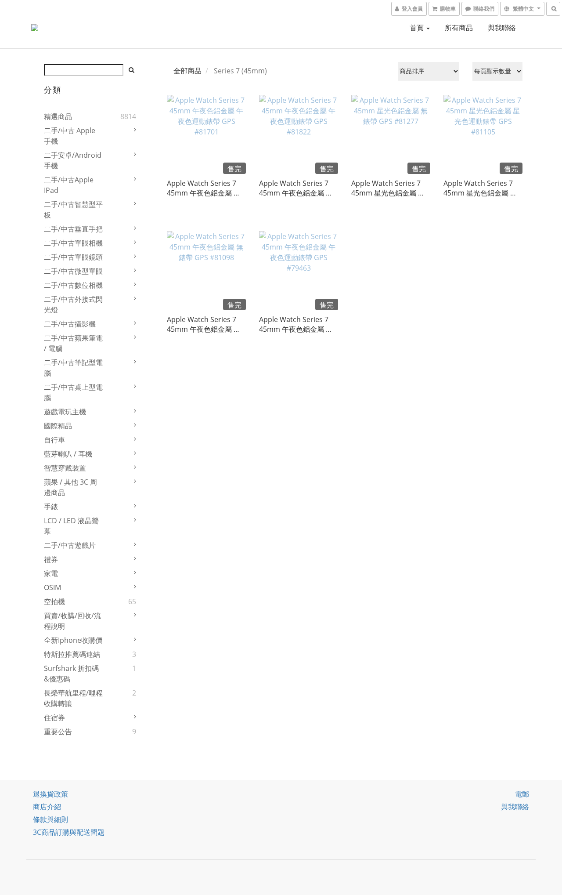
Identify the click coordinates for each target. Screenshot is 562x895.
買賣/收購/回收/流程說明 (72, 621)
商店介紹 (47, 807)
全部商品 (187, 71)
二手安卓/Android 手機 (72, 160)
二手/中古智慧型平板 (73, 209)
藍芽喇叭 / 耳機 (68, 454)
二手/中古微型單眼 (73, 271)
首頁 (417, 28)
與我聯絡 (502, 28)
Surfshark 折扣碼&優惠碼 (71, 673)
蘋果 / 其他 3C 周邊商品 (70, 487)
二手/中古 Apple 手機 (69, 136)
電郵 (522, 794)
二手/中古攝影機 (70, 324)
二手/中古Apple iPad (69, 185)
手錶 (51, 506)
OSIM (52, 587)
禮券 (51, 559)
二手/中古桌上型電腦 (73, 392)
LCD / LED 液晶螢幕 (71, 526)
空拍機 (54, 601)
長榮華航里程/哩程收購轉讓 (73, 698)
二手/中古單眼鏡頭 (73, 257)
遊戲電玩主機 (65, 412)
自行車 (54, 440)
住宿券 (54, 717)
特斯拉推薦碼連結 (72, 654)
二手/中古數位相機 (73, 285)
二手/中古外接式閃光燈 (73, 304)
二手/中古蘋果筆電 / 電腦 (73, 343)
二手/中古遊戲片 (70, 545)
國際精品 (58, 426)
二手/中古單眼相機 (73, 243)
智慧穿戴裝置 (65, 468)
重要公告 (58, 731)
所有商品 (459, 28)
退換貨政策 (50, 794)
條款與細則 (50, 819)
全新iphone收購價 (73, 640)
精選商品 (58, 116)
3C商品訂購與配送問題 (68, 832)
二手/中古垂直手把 (73, 229)
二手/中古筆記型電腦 (73, 368)
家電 (51, 573)
